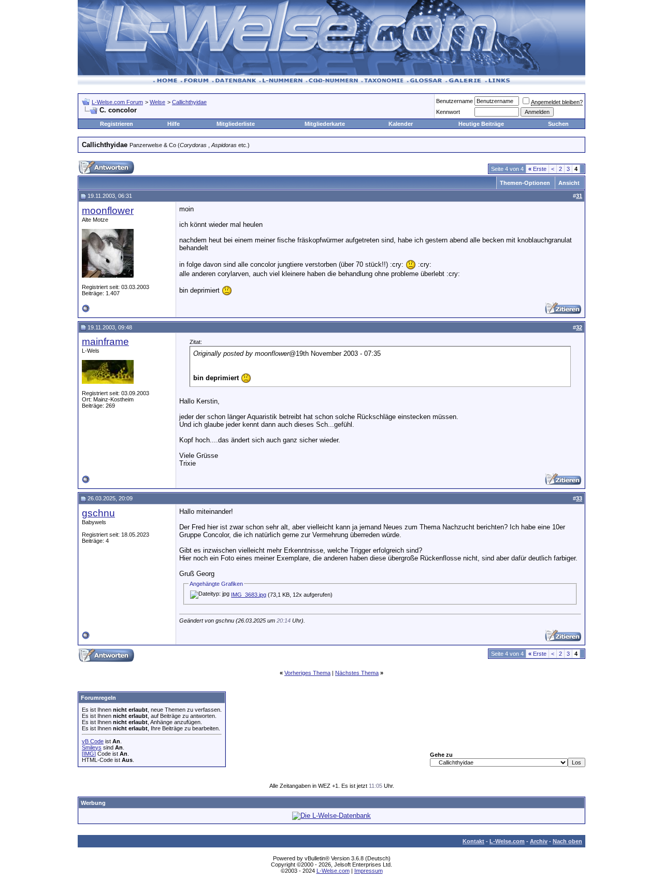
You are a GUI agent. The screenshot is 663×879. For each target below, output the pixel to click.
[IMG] (89, 754)
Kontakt (473, 841)
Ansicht (569, 183)
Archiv (538, 841)
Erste (537, 169)
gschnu (98, 513)
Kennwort (448, 112)
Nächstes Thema (357, 673)
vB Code (93, 741)
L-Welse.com (507, 841)
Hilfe (173, 124)
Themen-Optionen (525, 183)
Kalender (400, 124)
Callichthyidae (189, 102)
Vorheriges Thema (307, 673)
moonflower (108, 210)
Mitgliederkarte (325, 124)
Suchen (558, 124)
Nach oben (567, 841)
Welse (157, 102)
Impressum (368, 871)
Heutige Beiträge (481, 124)
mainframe (105, 341)
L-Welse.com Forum (117, 102)
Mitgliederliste (236, 124)
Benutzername (454, 101)
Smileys (92, 747)
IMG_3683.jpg (248, 595)
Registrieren (116, 124)
